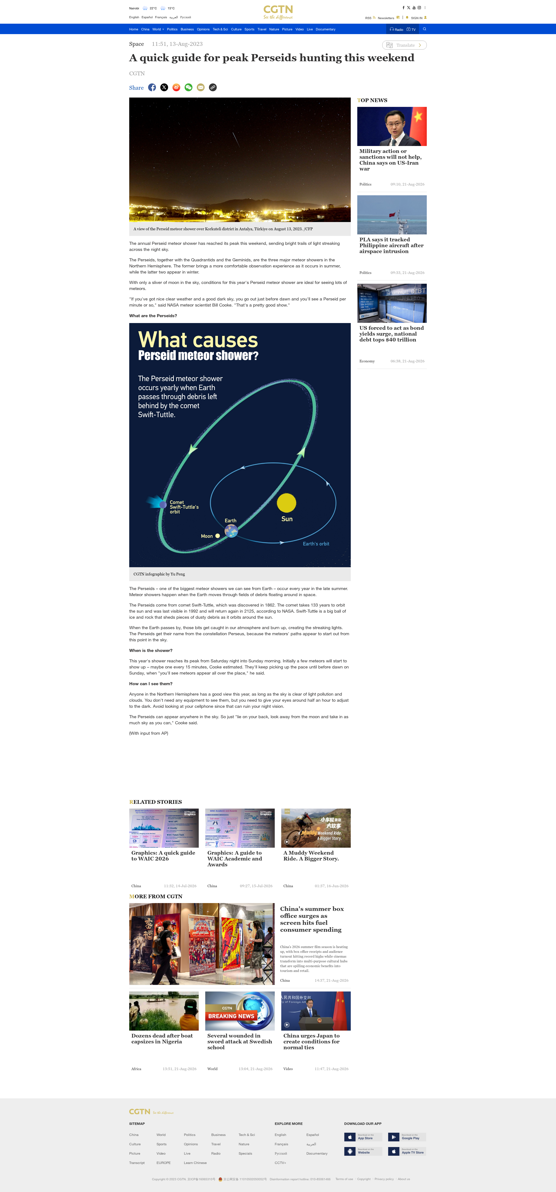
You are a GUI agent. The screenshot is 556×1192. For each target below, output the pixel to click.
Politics (172, 29)
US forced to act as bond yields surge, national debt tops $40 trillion (391, 334)
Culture (236, 29)
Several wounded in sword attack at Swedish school (239, 1042)
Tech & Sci (220, 29)
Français (161, 17)
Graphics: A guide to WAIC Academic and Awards (234, 859)
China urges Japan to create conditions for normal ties (311, 1042)
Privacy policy (384, 1179)
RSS (368, 18)
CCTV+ (280, 1163)
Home (133, 29)
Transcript (137, 1163)
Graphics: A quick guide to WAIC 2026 (163, 856)
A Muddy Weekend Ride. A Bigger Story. (311, 856)
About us (404, 1179)
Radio (399, 29)
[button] (287, 842)
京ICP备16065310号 (201, 1179)
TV (413, 29)
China (145, 29)
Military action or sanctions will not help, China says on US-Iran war (390, 160)
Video (300, 29)
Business (187, 29)
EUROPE (164, 1163)
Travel (262, 29)
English (134, 17)
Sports (250, 29)
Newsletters (386, 18)
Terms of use (344, 1179)
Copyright (364, 1179)
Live (310, 29)
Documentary (326, 29)
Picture (287, 29)
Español (147, 17)
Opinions (203, 29)
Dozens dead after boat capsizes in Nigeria (162, 1039)
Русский (185, 17)
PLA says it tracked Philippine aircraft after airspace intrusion (391, 245)
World (157, 29)
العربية (173, 17)
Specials (245, 1153)
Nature (274, 29)
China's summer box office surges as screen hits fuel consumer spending (312, 919)
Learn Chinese (195, 1163)
